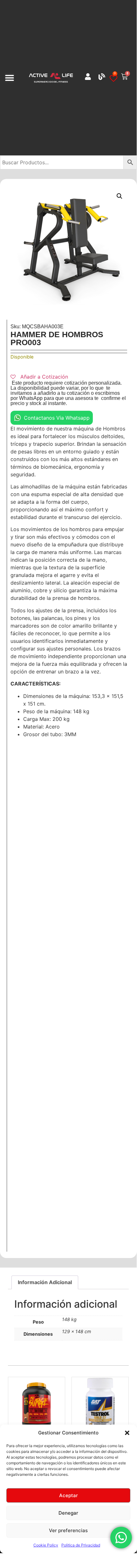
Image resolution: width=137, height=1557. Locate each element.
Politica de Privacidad (80, 1545)
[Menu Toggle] (9, 77)
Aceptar (68, 1495)
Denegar (68, 1513)
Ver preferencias (68, 1530)
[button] (127, 1433)
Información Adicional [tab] (45, 1282)
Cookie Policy (45, 1545)
